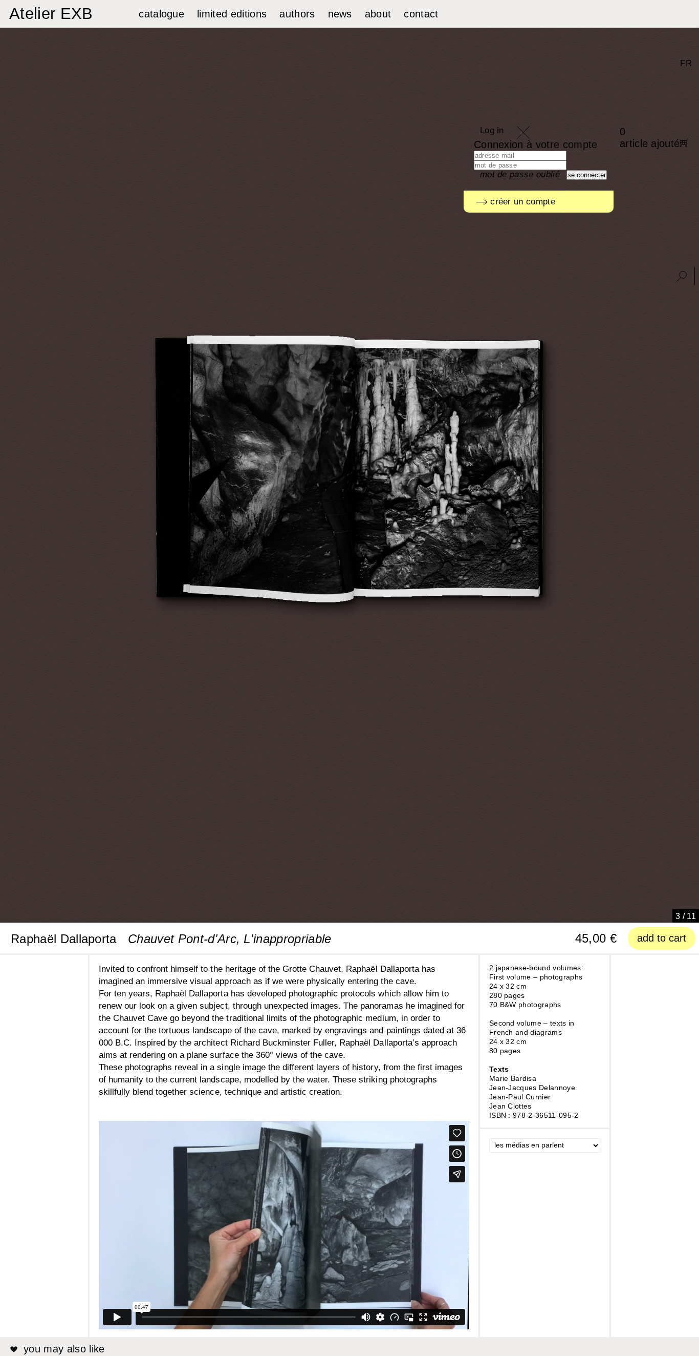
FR (686, 63)
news (340, 13)
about (378, 13)
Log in (492, 130)
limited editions (232, 13)
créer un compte (521, 201)
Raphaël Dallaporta (64, 939)
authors (297, 13)
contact (421, 13)
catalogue (161, 13)
